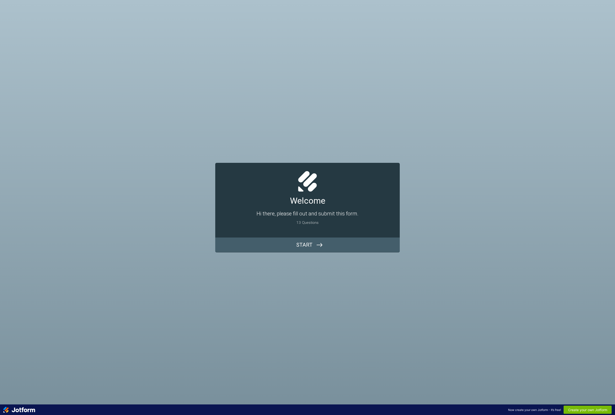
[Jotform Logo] (19, 409)
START (304, 245)
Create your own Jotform (587, 410)
